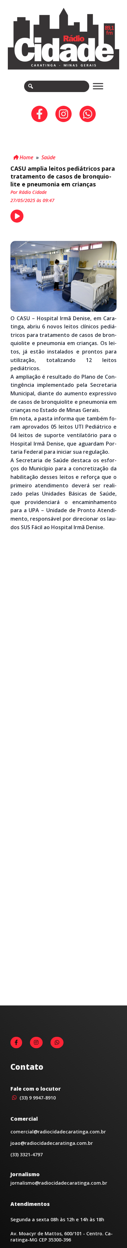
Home (25, 157)
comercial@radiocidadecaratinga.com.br (58, 1132)
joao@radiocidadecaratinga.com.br (51, 1143)
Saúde (48, 157)
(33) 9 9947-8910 (37, 1098)
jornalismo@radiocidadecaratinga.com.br (58, 1183)
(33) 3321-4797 (26, 1154)
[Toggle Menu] (98, 86)
